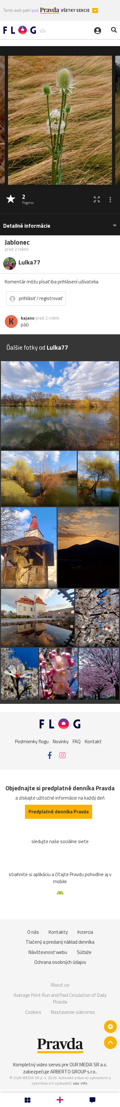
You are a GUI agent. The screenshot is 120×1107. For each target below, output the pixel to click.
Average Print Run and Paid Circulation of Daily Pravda (60, 998)
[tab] (60, 222)
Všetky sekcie (76, 10)
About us (60, 984)
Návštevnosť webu (47, 952)
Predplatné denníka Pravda (58, 811)
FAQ (77, 741)
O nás (33, 932)
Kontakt (93, 741)
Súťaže (84, 952)
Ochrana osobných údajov (60, 962)
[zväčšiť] (97, 199)
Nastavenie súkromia (73, 1012)
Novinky (60, 741)
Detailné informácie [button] (26, 226)
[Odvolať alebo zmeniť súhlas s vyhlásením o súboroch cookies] (110, 1026)
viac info (80, 1083)
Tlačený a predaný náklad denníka (60, 942)
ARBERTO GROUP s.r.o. (73, 1071)
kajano (28, 318)
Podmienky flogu (32, 741)
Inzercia (85, 932)
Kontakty (58, 932)
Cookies (33, 1012)
